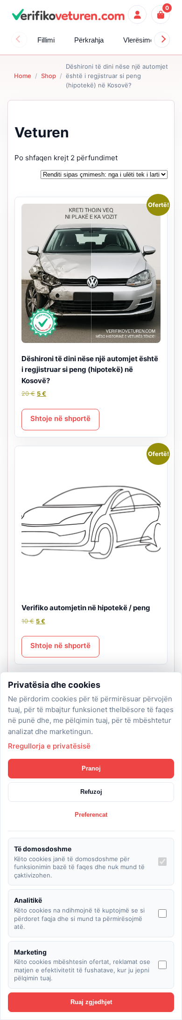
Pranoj (91, 768)
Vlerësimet (139, 40)
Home (22, 75)
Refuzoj (91, 791)
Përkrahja (89, 40)
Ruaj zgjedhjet (91, 1002)
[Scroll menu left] (19, 40)
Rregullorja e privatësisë (49, 746)
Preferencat (91, 814)
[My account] (137, 14)
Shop (48, 75)
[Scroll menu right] (162, 40)
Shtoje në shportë (60, 418)
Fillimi (46, 40)
